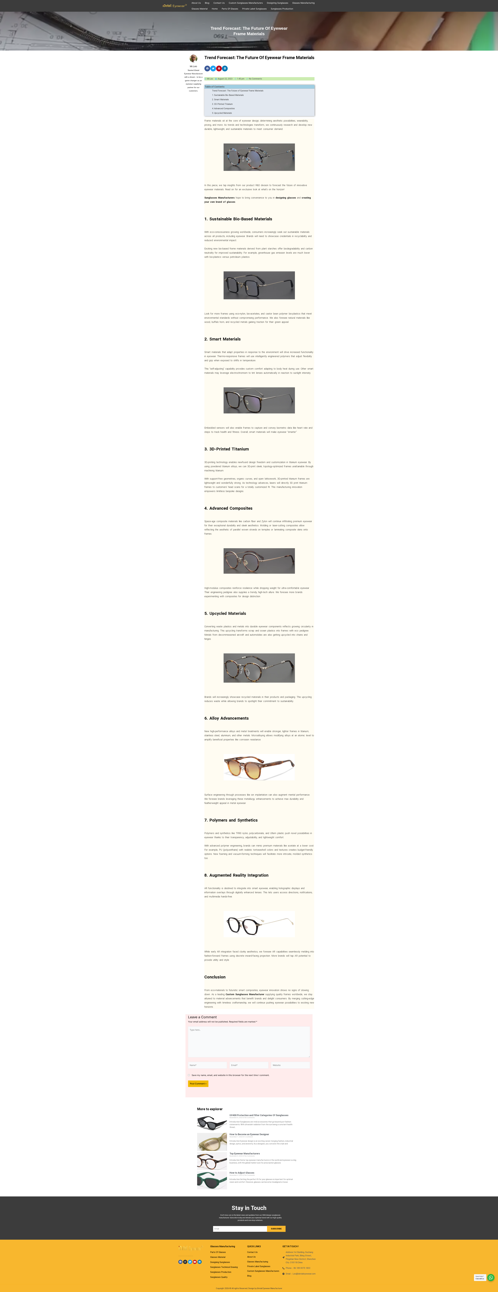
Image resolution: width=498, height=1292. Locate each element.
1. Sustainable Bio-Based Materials (228, 95)
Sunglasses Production (282, 8)
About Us (196, 3)
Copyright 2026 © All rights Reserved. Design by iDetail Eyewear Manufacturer (249, 1288)
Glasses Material (200, 8)
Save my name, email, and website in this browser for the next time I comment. (230, 1075)
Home (215, 8)
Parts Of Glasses (230, 8)
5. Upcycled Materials (222, 113)
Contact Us (219, 3)
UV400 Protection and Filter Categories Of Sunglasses (259, 1115)
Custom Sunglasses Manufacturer (245, 994)
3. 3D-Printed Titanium (222, 104)
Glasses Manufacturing (303, 3)
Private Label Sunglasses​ (254, 8)
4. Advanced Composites (223, 108)
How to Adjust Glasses (242, 1172)
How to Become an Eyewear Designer (249, 1134)
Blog (207, 3)
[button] (207, 68)
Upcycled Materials (227, 613)
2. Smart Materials (220, 99)
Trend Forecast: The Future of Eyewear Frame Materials (237, 90)
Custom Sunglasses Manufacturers (246, 3)
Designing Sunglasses (277, 3)
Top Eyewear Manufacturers (245, 1153)
